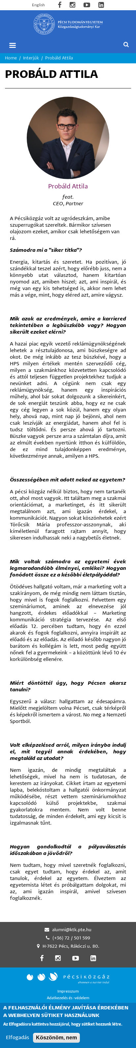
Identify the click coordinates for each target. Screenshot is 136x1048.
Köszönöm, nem (56, 1037)
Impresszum (68, 991)
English (38, 5)
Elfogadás (17, 1037)
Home (11, 58)
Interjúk (31, 58)
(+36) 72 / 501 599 (71, 938)
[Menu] (12, 45)
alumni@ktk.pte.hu (71, 930)
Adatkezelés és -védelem (68, 998)
